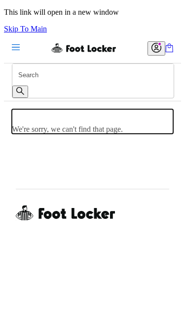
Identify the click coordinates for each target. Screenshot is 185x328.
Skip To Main (25, 29)
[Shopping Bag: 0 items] (169, 50)
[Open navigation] (16, 48)
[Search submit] (20, 92)
